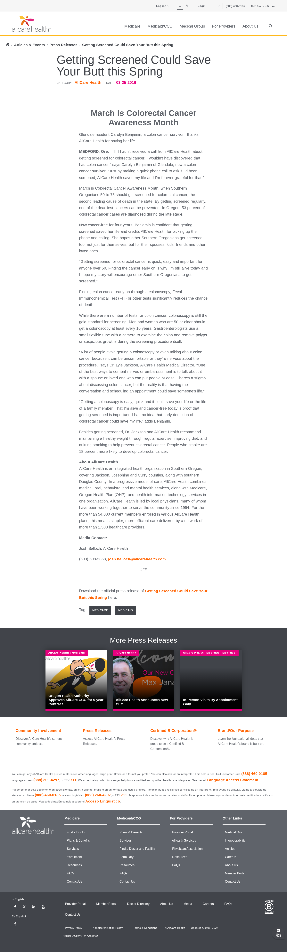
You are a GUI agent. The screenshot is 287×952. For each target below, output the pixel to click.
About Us (231, 865)
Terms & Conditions (145, 927)
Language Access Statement (232, 780)
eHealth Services (184, 840)
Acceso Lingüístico (102, 801)
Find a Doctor (76, 832)
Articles (230, 848)
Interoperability (235, 840)
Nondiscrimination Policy (108, 927)
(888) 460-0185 (235, 6)
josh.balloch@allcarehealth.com (137, 559)
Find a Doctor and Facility (137, 848)
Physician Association (187, 848)
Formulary (126, 857)
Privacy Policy (73, 927)
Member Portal (235, 873)
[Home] (31, 24)
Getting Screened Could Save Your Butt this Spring (127, 45)
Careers (230, 857)
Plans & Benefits (78, 840)
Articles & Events (29, 45)
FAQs (71, 873)
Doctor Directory (138, 903)
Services (73, 848)
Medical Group (235, 832)
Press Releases (64, 45)
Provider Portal (182, 832)
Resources (74, 865)
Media (188, 903)
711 (73, 780)
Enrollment (74, 857)
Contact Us (74, 881)
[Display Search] (270, 26)
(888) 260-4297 (46, 780)
